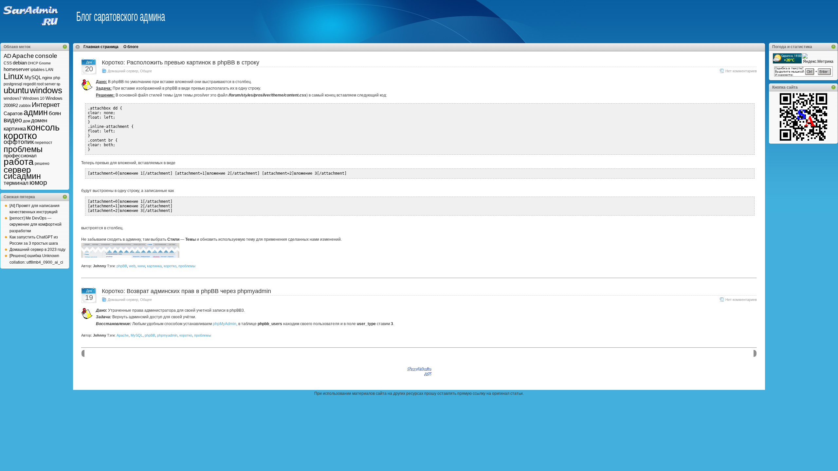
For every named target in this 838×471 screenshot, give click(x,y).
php (56, 78)
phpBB (122, 266)
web (132, 266)
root (40, 84)
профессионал (20, 155)
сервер (17, 170)
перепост (43, 142)
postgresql (13, 84)
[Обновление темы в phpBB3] (130, 256)
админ (36, 112)
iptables (37, 69)
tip (58, 84)
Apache (23, 55)
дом (26, 121)
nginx (47, 77)
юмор (38, 182)
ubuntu (16, 90)
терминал (16, 183)
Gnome (45, 63)
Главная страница (100, 46)
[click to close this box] (65, 47)
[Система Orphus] (803, 75)
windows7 (13, 98)
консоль (43, 127)
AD (7, 56)
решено (42, 163)
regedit (29, 84)
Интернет (46, 104)
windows (46, 90)
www (141, 266)
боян (55, 113)
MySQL (33, 77)
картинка (15, 129)
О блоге (130, 46)
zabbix (25, 105)
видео (13, 120)
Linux (14, 76)
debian (20, 62)
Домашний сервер (123, 71)
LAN (49, 69)
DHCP (33, 63)
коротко (20, 135)
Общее (146, 71)
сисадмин (22, 176)
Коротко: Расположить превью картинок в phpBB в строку (180, 62)
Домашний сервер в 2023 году (37, 249)
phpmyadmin (167, 335)
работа (19, 162)
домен (39, 120)
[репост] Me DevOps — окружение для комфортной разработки (35, 224)
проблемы (23, 149)
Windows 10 (34, 98)
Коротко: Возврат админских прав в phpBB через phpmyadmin (186, 291)
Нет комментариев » (742, 71)
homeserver (16, 69)
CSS (8, 63)
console (46, 55)
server (50, 84)
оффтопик (19, 141)
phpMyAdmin (224, 324)
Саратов (13, 113)
